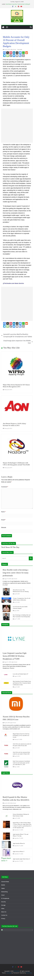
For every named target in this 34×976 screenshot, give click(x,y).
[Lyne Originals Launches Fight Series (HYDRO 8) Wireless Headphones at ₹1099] (17, 638)
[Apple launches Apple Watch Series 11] (6, 860)
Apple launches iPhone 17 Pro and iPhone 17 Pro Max (20, 835)
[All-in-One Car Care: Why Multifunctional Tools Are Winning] (6, 592)
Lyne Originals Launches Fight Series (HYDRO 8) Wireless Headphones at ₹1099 (14, 656)
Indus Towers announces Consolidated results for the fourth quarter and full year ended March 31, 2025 (21, 763)
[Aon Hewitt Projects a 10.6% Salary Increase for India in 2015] (17, 396)
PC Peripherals (5, 898)
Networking (4, 891)
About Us (3, 912)
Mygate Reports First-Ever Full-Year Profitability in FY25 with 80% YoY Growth (21, 735)
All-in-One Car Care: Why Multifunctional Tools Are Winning (21, 590)
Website (3, 527)
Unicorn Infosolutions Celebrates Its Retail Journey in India (21, 815)
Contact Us (4, 915)
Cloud (2, 895)
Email (3, 519)
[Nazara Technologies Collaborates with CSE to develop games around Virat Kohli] (17, 435)
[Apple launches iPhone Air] (6, 844)
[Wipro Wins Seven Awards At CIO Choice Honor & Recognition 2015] (17, 352)
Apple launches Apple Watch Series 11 (21, 859)
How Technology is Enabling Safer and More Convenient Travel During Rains (21, 615)
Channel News (5, 881)
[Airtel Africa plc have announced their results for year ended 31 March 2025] (6, 754)
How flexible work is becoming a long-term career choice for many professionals (15, 573)
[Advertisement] (17, 125)
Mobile (3, 885)
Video (2, 908)
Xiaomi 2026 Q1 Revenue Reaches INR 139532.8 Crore (16, 718)
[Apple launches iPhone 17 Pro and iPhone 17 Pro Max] (6, 836)
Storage (3, 905)
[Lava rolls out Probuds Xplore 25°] (6, 675)
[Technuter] (3, 27)
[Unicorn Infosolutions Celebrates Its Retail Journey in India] (6, 816)
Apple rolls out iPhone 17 (18, 851)
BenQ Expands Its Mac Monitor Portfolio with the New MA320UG (16, 798)
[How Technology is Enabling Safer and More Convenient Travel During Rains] (6, 617)
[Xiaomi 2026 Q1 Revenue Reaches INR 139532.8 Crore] (17, 704)
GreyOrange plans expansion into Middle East (17, 342)
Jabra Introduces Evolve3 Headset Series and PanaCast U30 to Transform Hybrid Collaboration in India (22, 683)
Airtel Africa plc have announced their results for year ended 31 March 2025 (21, 753)
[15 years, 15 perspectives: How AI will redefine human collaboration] (6, 600)
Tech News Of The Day (10, 547)
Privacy (3, 918)
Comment (4, 486)
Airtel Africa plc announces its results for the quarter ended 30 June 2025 (22, 744)
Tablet (3, 888)
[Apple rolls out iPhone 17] (6, 852)
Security (3, 901)
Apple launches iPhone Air (19, 843)
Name (3, 511)
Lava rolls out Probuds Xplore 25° (20, 674)
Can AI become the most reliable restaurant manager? (20, 607)
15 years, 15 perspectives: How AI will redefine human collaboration (21, 599)
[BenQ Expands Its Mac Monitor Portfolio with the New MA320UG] (17, 785)
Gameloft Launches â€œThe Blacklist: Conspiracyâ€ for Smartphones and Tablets (17, 335)
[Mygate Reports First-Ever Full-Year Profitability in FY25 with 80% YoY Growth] (6, 736)
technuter (14, 49)
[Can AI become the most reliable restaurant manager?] (6, 608)
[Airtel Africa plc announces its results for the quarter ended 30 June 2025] (6, 746)
